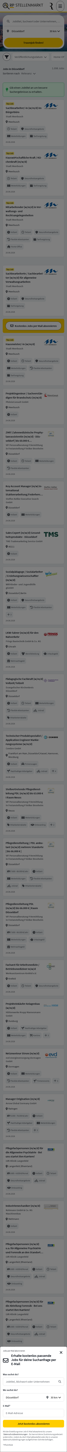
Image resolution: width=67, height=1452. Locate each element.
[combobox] (31, 1382)
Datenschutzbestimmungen (15, 1434)
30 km (54, 1397)
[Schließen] (61, 1352)
